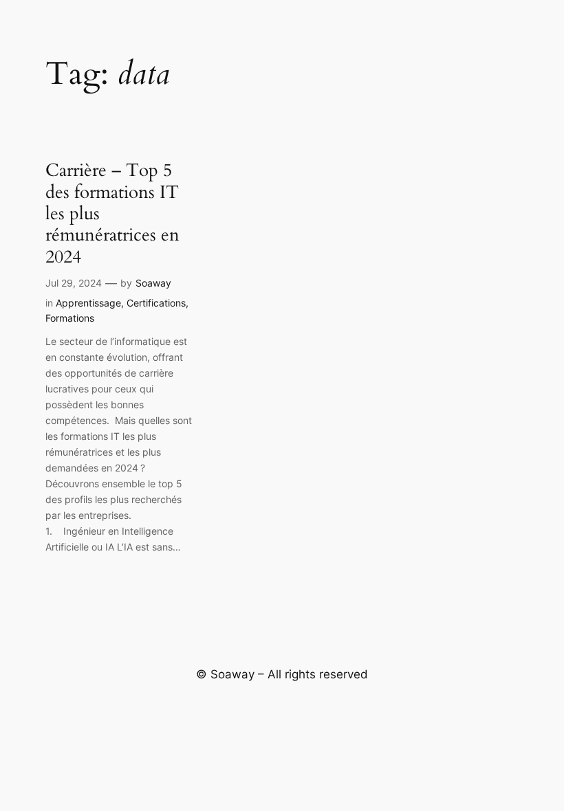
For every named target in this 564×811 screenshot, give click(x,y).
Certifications (156, 303)
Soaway (153, 283)
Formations (69, 318)
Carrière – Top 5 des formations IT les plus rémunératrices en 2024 (112, 213)
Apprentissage (88, 303)
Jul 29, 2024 (73, 283)
